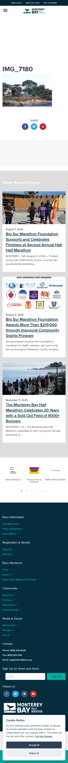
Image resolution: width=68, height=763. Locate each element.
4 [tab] (36, 491)
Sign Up (56, 676)
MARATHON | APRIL (33, 3)
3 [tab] (31, 491)
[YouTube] (33, 694)
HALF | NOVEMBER (50, 3)
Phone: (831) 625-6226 (14, 650)
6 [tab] (46, 491)
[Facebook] (6, 694)
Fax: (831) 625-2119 (12, 655)
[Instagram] (24, 694)
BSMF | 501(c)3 (16, 3)
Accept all (34, 745)
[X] (15, 694)
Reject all (34, 753)
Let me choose (43, 736)
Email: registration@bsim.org (17, 660)
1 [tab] (21, 491)
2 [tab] (26, 491)
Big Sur (34, 11)
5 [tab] (41, 491)
